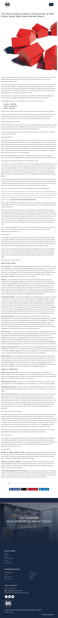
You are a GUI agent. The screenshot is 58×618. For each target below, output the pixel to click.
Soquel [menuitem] (32, 576)
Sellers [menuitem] (6, 556)
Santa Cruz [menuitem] (33, 572)
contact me (53, 442)
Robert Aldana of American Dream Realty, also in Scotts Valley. (27, 477)
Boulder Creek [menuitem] (9, 579)
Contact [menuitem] (7, 560)
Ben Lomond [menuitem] (8, 576)
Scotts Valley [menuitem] (8, 572)
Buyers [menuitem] (6, 554)
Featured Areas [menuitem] (9, 558)
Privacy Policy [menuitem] (8, 562)
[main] (29, 253)
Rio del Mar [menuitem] (33, 574)
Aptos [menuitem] (31, 579)
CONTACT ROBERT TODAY (29, 527)
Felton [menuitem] (6, 574)
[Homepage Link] (7, 4)
